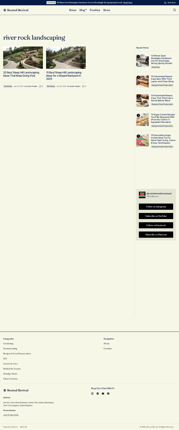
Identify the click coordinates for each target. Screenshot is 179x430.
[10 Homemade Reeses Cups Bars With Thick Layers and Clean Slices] (142, 81)
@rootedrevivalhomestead (159, 193)
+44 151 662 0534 (10, 415)
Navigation (108, 338)
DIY (5, 358)
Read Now (127, 2)
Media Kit (23, 427)
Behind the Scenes (12, 368)
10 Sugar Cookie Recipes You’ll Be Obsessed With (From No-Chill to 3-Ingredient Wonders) (163, 118)
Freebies (107, 348)
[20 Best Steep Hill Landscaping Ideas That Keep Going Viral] (23, 58)
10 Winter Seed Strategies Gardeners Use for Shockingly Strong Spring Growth (89, 2)
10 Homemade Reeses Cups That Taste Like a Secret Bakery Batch (162, 98)
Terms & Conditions (10, 427)
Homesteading (10, 348)
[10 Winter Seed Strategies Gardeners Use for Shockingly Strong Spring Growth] (142, 60)
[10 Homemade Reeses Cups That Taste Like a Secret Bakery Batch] (142, 100)
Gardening (51, 3)
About (106, 343)
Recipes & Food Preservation (162, 85)
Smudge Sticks (10, 373)
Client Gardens (10, 378)
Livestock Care (10, 363)
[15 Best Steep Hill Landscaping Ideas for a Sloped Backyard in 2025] (66, 58)
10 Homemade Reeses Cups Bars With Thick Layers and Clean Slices (162, 79)
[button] (170, 2)
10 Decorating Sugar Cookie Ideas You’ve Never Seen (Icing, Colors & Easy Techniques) (163, 139)
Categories (8, 338)
